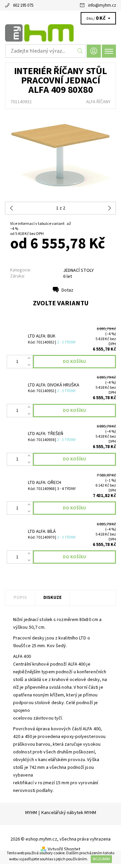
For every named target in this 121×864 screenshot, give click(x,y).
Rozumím (101, 859)
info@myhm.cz (102, 5)
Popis (20, 597)
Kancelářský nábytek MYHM (68, 812)
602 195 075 (23, 5)
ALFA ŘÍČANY (98, 102)
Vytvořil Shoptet (64, 849)
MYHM (31, 812)
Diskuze (52, 597)
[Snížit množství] (30, 365)
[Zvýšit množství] (30, 358)
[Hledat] (80, 51)
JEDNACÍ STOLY (78, 270)
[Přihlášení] (94, 51)
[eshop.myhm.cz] (60, 33)
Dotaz (67, 290)
